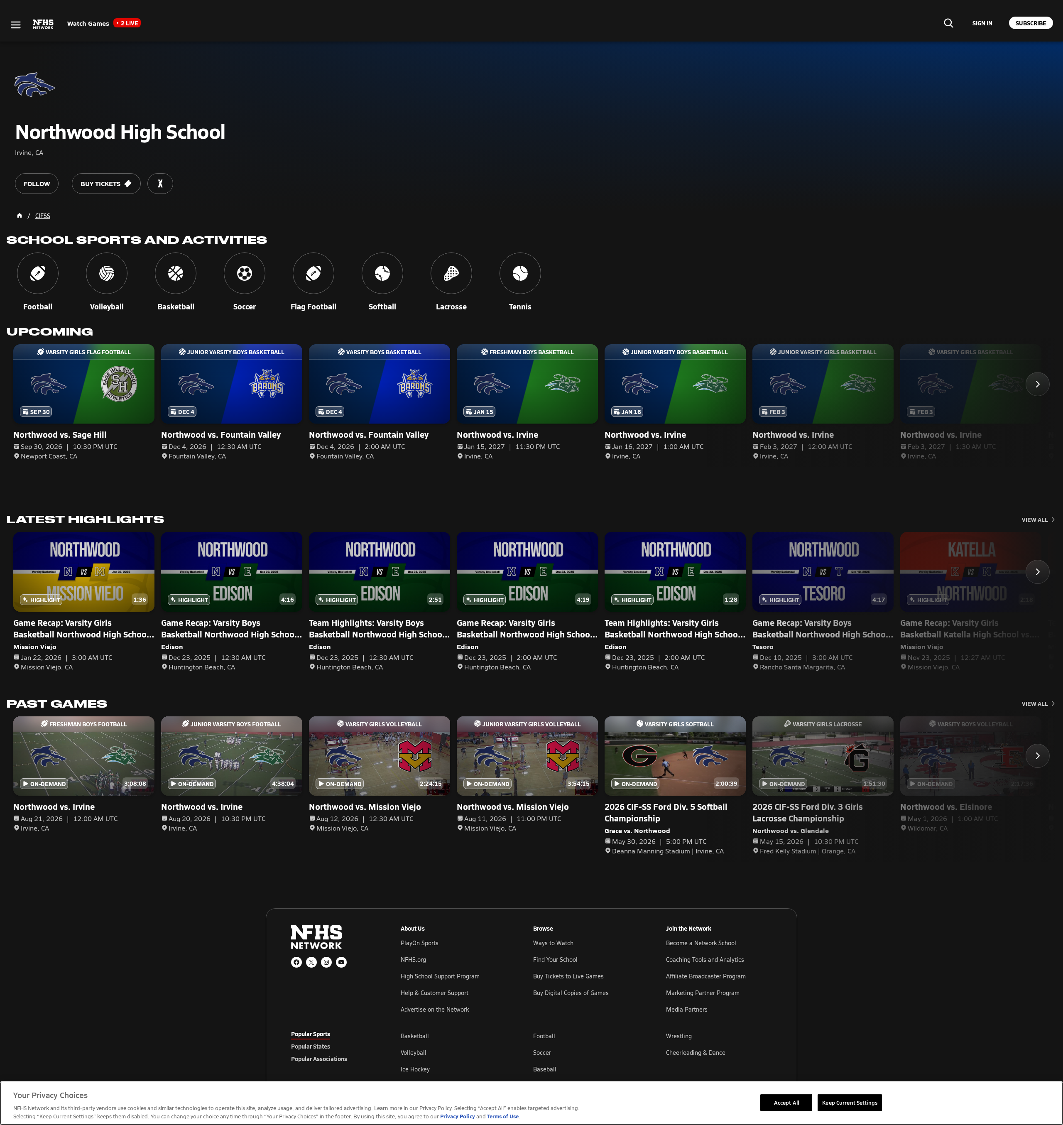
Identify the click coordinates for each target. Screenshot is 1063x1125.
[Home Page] (19, 216)
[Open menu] (15, 24)
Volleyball (413, 1052)
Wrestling (679, 1036)
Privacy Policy (457, 1116)
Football (544, 1036)
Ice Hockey (415, 1069)
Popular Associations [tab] (319, 1058)
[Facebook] (296, 962)
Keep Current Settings (849, 1102)
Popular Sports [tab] (310, 1034)
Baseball (544, 1069)
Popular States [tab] (310, 1046)
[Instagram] (326, 962)
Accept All (786, 1102)
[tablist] (332, 1046)
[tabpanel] (586, 1052)
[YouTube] (341, 962)
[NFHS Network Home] (43, 24)
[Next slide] (1038, 384)
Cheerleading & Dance (695, 1052)
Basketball (415, 1036)
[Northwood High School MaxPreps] (160, 183)
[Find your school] (948, 22)
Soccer (542, 1052)
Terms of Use (503, 1116)
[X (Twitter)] (311, 962)
